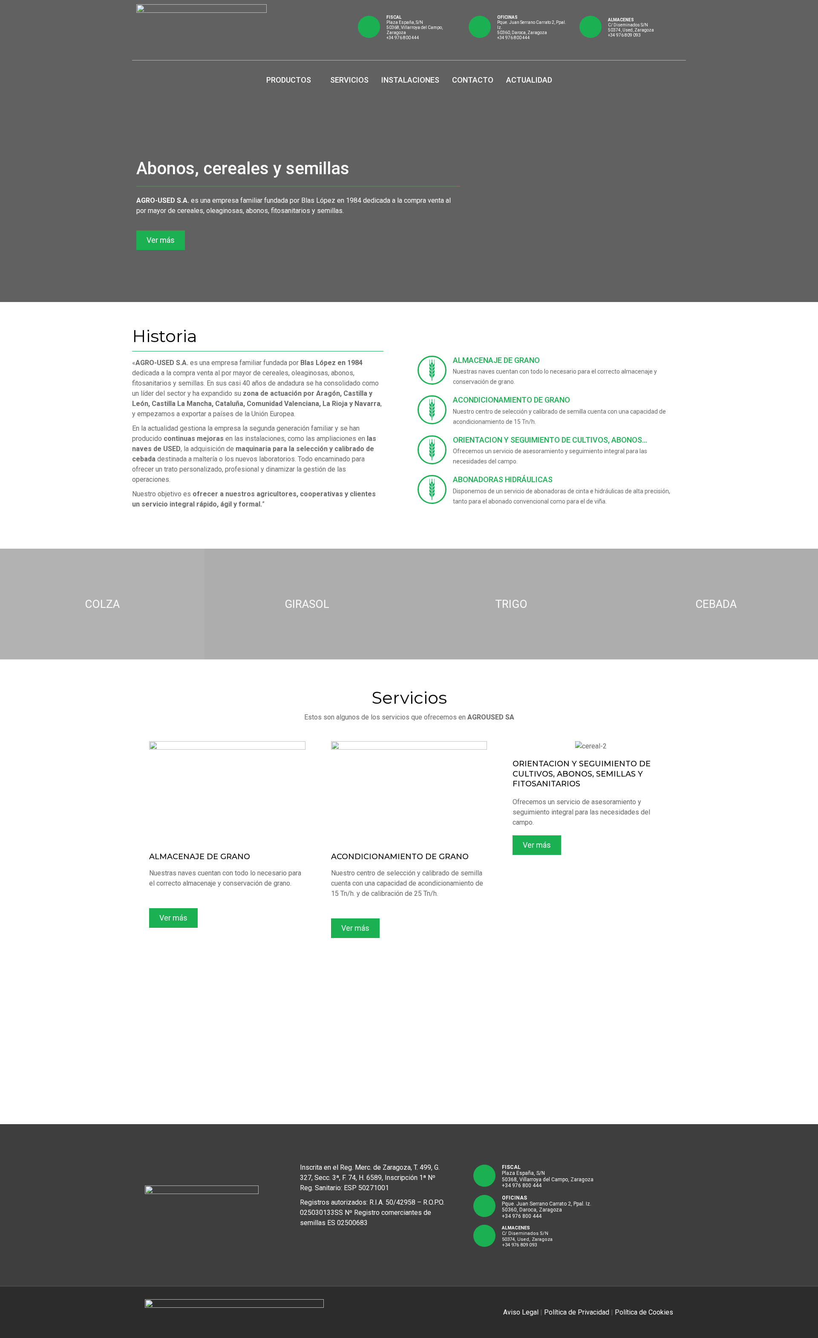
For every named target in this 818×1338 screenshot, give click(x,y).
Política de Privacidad (576, 1312)
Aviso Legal (521, 1312)
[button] (160, 240)
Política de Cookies (644, 1312)
